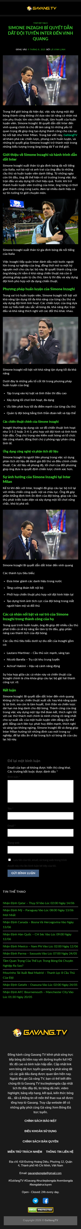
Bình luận (14, 777)
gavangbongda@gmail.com (45, 1173)
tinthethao (40, 23)
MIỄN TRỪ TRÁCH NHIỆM (25, 1151)
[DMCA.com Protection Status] (40, 1209)
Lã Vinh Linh (58, 50)
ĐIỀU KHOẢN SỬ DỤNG (40, 1131)
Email (12, 825)
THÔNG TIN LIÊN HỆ (59, 1151)
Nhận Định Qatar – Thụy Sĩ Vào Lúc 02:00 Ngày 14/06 (38, 903)
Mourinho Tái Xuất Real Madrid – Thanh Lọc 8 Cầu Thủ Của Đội (39, 975)
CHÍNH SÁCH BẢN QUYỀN (40, 1141)
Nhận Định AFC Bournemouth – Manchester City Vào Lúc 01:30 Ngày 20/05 (38, 995)
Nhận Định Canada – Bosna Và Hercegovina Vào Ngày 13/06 (38, 925)
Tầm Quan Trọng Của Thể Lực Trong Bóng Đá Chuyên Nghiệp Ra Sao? (38, 963)
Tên (10, 808)
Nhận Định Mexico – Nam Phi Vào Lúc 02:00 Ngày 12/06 (40, 946)
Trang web (13, 843)
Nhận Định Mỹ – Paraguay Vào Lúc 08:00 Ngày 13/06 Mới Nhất (38, 913)
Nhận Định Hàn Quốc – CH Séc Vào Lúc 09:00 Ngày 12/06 (37, 937)
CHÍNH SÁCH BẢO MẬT (40, 1120)
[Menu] (5, 8)
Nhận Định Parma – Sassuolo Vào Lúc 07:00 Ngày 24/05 (40, 953)
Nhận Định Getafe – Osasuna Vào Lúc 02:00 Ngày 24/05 (40, 984)
